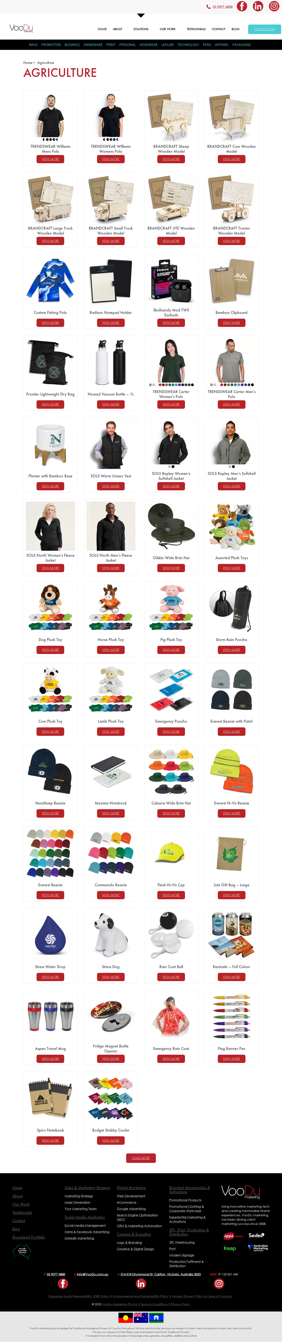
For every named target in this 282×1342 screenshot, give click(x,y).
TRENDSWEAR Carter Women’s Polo (171, 394)
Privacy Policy (180, 1304)
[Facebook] (242, 6)
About (17, 1196)
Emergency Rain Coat (171, 1048)
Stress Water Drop (50, 966)
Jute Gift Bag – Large (231, 885)
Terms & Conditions (154, 1304)
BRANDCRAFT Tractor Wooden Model (231, 230)
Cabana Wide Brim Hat (171, 803)
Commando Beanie (111, 885)
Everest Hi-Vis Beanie (231, 803)
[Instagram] (274, 6)
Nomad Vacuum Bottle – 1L (111, 394)
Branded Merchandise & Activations (189, 1189)
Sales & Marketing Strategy (88, 1187)
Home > (29, 62)
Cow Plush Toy (50, 721)
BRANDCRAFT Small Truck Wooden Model (111, 230)
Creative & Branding (134, 1234)
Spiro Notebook (50, 1130)
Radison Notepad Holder (111, 312)
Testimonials (22, 1212)
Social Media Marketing (85, 1217)
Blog (16, 1229)
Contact (18, 1220)
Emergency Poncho (171, 721)
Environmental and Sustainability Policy (140, 1296)
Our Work (21, 1204)
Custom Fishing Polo (50, 312)
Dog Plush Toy (50, 639)
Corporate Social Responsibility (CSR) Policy (78, 1296)
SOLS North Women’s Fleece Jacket (50, 558)
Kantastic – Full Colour (231, 966)
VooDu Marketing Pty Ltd (119, 1304)
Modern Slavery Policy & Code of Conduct (202, 1296)
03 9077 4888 (56, 1274)
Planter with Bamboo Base (50, 476)
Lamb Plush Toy (111, 721)
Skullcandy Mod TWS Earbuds (171, 312)
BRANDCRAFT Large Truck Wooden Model (50, 230)
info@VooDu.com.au (92, 1274)
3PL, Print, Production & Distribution (189, 1232)
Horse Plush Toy (111, 639)
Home (17, 1187)
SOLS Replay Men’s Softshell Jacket (232, 476)
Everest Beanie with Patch (231, 721)
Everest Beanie (50, 885)
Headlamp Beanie (50, 803)
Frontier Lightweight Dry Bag (50, 394)
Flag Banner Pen (231, 1048)
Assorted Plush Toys (231, 557)
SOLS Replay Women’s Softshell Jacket (171, 476)
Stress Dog (111, 966)
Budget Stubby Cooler (110, 1130)
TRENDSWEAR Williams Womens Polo (111, 149)
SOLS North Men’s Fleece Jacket (110, 558)
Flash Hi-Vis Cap (171, 885)
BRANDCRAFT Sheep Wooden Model (171, 149)
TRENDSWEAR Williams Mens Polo (50, 149)
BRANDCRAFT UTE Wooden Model (171, 230)
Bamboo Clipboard (232, 312)
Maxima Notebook (111, 803)
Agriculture (45, 62)
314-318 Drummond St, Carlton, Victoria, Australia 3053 (161, 1274)
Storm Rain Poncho (231, 639)
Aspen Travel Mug (50, 1048)
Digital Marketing (131, 1187)
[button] (141, 1158)
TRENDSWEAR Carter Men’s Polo (232, 394)
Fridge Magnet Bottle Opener (111, 1048)
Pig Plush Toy (171, 639)
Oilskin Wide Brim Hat (171, 557)
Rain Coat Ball (171, 966)
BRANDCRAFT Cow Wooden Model (231, 149)
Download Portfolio (28, 1237)
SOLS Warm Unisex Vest (111, 476)
